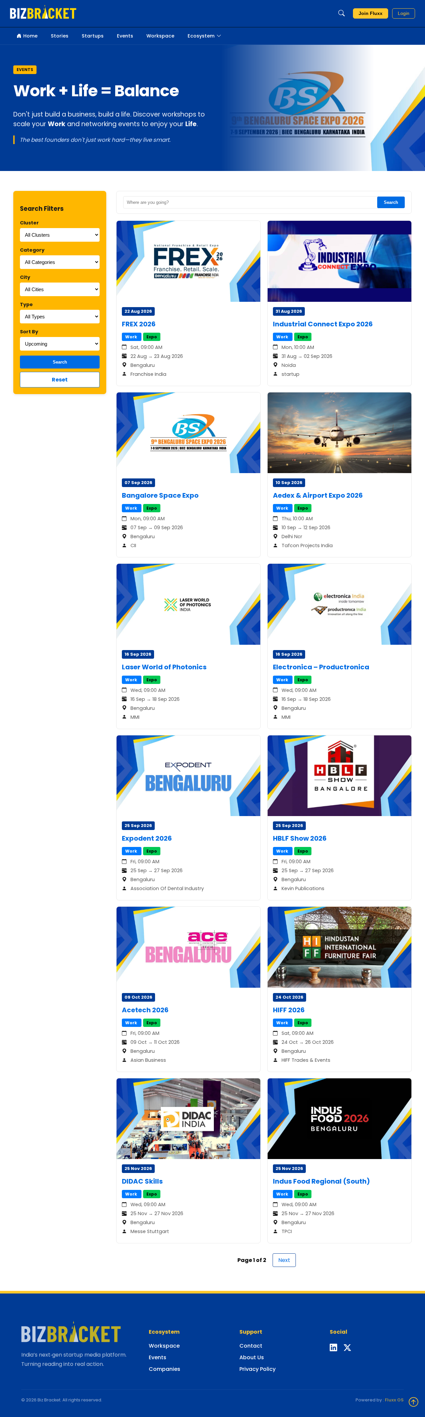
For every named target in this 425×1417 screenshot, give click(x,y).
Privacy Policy (257, 1369)
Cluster (29, 222)
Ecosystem (201, 36)
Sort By (29, 331)
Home (30, 36)
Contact (250, 1346)
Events (125, 36)
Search (60, 362)
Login (403, 13)
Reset (60, 379)
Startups (93, 36)
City (25, 277)
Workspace (160, 36)
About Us (251, 1357)
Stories (59, 36)
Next (284, 1260)
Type (26, 304)
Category (32, 250)
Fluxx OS (394, 1400)
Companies (164, 1369)
